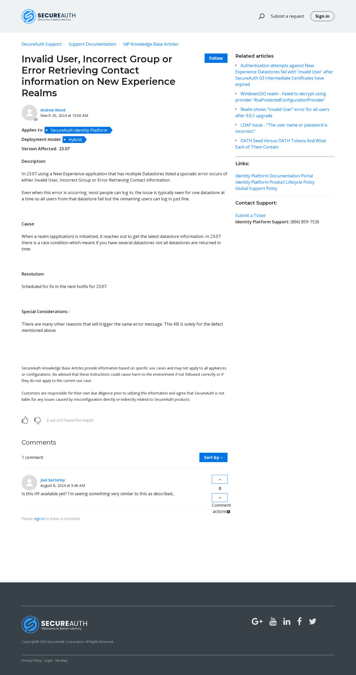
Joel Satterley (52, 479)
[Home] (48, 16)
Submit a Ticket (250, 215)
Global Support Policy (256, 188)
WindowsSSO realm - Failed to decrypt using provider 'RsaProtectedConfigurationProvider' (280, 97)
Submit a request (287, 16)
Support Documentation (92, 44)
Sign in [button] (322, 16)
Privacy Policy (31, 660)
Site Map (61, 660)
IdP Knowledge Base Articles (150, 44)
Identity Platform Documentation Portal (274, 176)
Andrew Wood (52, 109)
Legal (48, 660)
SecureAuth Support (42, 44)
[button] (259, 16)
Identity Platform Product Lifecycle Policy (275, 182)
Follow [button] (216, 58)
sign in (39, 518)
